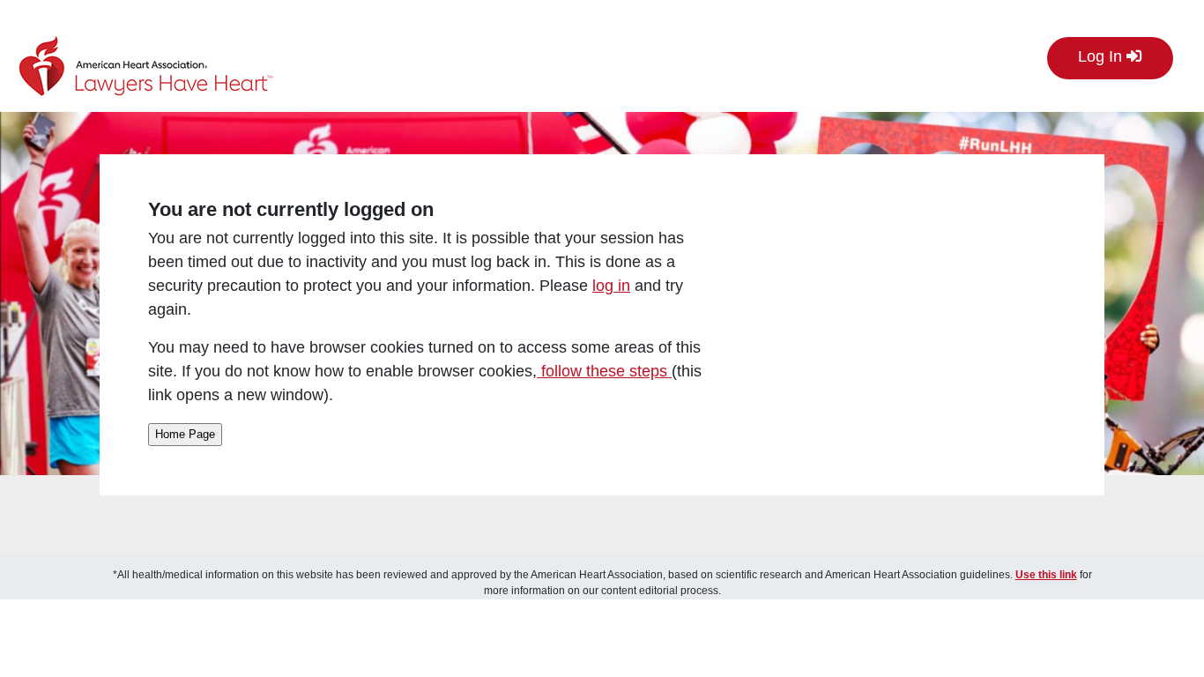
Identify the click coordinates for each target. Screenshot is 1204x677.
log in (611, 285)
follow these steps (604, 371)
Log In (1102, 56)
